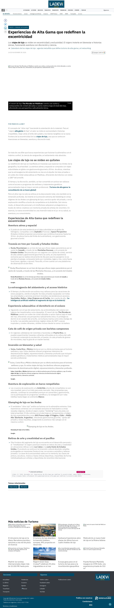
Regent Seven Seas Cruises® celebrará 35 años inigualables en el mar (44, 563)
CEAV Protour (53, 14)
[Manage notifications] (110, 604)
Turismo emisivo (17, 14)
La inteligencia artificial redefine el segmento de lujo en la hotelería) (40, 299)
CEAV (61, 14)
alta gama (19, 131)
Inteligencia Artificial (35, 14)
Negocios (40, 10)
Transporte (55, 10)
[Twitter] (5, 24)
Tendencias (63, 10)
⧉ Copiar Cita (81, 472)
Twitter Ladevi (44, 579)
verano (26, 14)
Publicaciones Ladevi (64, 579)
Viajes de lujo (13, 487)
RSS (90, 605)
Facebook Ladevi (45, 582)
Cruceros (70, 10)
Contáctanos (87, 601)
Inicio (11, 27)
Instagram (43, 585)
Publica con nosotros (84, 598)
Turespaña (73, 14)
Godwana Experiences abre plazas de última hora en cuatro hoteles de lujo (69, 540)
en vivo (80, 14)
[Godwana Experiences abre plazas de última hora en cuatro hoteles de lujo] (69, 530)
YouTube (42, 591)
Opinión (77, 10)
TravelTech (47, 10)
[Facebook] (5, 20)
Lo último (33, 10)
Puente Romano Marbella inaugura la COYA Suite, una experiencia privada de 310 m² (94, 565)
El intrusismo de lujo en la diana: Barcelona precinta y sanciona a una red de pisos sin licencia (19, 541)
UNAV (66, 14)
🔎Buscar (83, 10)
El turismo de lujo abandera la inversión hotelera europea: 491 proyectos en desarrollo (44, 541)
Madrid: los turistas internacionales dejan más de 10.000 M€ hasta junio (18, 563)
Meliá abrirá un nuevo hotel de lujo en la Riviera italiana (94, 539)
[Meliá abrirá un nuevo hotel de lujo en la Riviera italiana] (94, 530)
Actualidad (26, 10)
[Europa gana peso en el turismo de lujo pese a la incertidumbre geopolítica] (69, 553)
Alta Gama (24, 487)
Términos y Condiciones (10, 606)
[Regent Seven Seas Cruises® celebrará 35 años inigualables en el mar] (44, 553)
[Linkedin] (5, 28)
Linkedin (42, 588)
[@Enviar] (5, 31)
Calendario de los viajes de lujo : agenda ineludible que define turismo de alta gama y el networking (51, 48)
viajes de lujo (41, 136)
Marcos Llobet (18, 124)
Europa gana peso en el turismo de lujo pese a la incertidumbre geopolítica (68, 563)
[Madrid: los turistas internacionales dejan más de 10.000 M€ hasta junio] (19, 553)
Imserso (45, 14)
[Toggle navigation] (6, 10)
